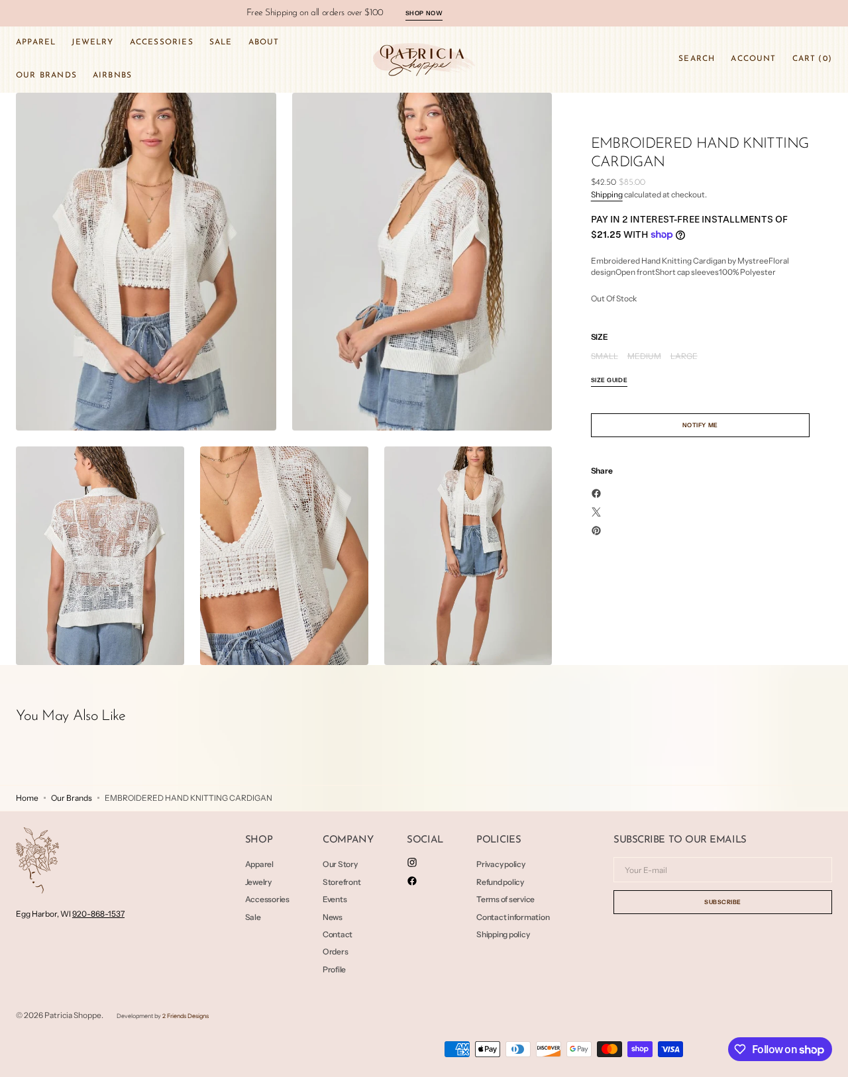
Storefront (342, 882)
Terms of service (505, 899)
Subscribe (722, 901)
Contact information (512, 917)
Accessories (267, 899)
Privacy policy (500, 864)
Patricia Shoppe (72, 1015)
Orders (335, 951)
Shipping (607, 194)
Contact (337, 934)
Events (335, 899)
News (333, 917)
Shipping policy (502, 934)
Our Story (340, 864)
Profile (334, 969)
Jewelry (258, 882)
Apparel (259, 864)
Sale (253, 917)
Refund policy (500, 882)
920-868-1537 (98, 914)
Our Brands (71, 798)
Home (27, 798)
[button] (696, 59)
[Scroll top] (828, 1057)
